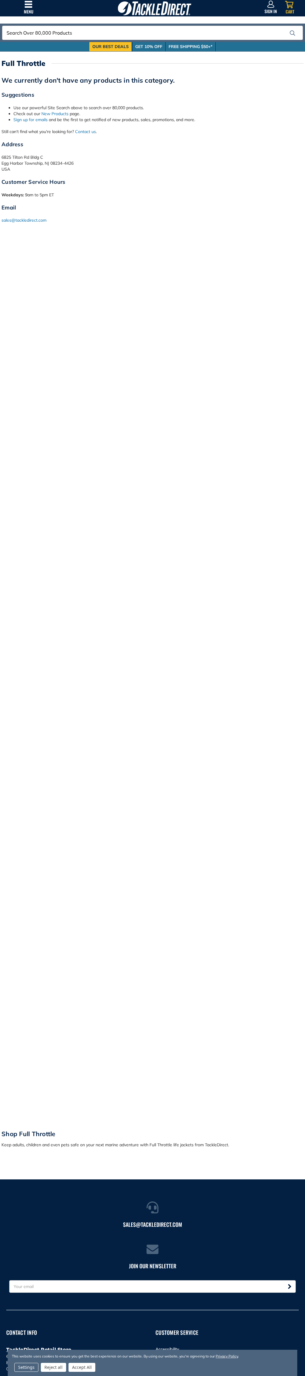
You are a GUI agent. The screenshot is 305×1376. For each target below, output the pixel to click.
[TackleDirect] (154, 8)
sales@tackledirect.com (23, 220)
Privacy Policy (227, 1356)
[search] (292, 33)
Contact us (85, 131)
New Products (55, 113)
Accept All (82, 1367)
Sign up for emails (30, 119)
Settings (26, 1367)
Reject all (53, 1367)
